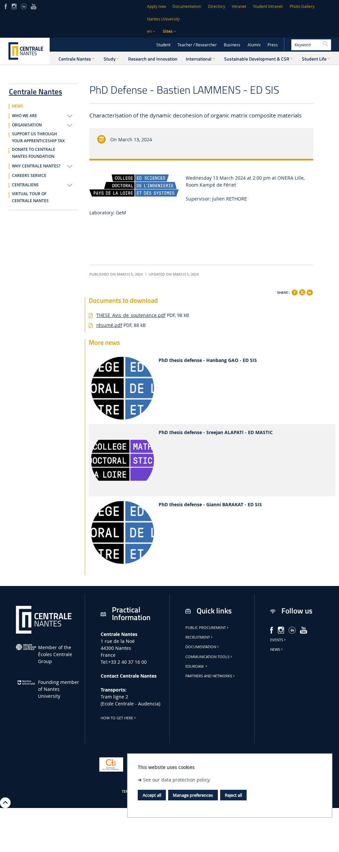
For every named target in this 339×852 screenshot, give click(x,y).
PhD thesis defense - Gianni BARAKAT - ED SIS (210, 505)
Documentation (186, 6)
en (149, 31)
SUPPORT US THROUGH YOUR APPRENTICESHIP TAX (38, 137)
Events (276, 640)
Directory (216, 6)
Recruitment (197, 637)
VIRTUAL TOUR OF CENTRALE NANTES (30, 197)
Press (272, 45)
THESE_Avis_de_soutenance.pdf (131, 315)
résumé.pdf (109, 325)
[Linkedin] (310, 292)
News (275, 649)
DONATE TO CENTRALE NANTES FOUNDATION (33, 153)
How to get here (117, 718)
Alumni (254, 45)
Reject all (233, 795)
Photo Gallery (302, 6)
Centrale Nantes (35, 90)
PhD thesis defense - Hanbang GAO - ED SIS (208, 360)
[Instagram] (14, 6)
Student (163, 45)
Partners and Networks (208, 676)
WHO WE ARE (24, 115)
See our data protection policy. (177, 780)
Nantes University (163, 19)
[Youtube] (33, 6)
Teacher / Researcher (197, 45)
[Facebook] (6, 6)
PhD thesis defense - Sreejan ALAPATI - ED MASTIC (216, 432)
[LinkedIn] (23, 6)
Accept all (152, 795)
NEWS (17, 106)
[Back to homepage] (25, 51)
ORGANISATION (27, 125)
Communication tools (207, 656)
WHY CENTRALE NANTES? (36, 166)
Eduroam (195, 666)
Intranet (239, 6)
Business (232, 45)
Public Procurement (205, 627)
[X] (302, 291)
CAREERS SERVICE (29, 175)
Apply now (156, 6)
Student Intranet (268, 6)
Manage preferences (193, 795)
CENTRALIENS (25, 185)
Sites (167, 31)
